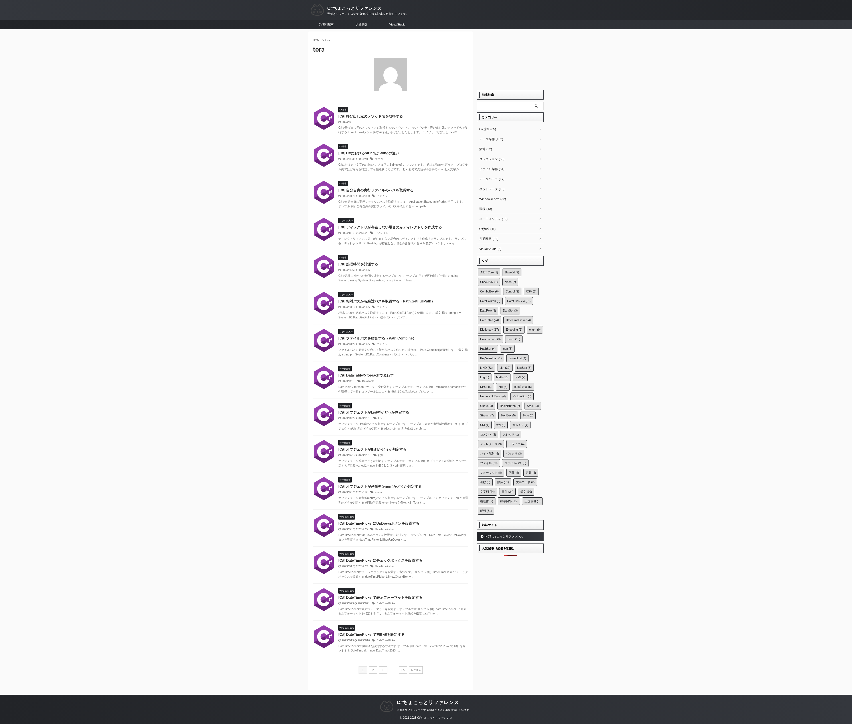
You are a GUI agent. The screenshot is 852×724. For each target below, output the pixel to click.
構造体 (486, 501)
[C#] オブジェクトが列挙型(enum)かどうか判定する (380, 486)
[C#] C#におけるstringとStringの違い (368, 153)
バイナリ (514, 453)
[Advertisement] (510, 59)
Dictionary (489, 329)
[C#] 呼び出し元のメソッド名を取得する (370, 116)
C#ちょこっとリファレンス (354, 8)
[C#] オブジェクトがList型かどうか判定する (373, 412)
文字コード (525, 482)
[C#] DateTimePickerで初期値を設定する (371, 634)
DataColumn (490, 301)
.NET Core (489, 272)
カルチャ (520, 425)
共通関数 (361, 24)
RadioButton (510, 406)
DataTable (368, 381)
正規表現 (532, 501)
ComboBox (489, 291)
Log (484, 377)
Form (514, 339)
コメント (488, 434)
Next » (416, 670)
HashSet (487, 348)
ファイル (382, 196)
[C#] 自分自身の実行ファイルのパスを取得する (376, 190)
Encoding (514, 329)
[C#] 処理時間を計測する (358, 264)
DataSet (510, 310)
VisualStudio (397, 24)
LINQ (486, 367)
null (503, 386)
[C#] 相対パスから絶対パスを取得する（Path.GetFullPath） (386, 301)
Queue (486, 406)
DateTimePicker (384, 529)
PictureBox (522, 396)
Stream (487, 415)
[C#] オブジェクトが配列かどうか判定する (372, 449)
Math (502, 377)
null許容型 (523, 386)
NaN (520, 377)
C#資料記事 (326, 24)
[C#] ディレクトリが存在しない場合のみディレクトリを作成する (390, 227)
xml (500, 425)
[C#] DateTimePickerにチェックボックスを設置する (380, 560)
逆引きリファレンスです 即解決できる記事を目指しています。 (434, 710)
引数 (485, 482)
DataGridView (519, 301)
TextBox (508, 415)
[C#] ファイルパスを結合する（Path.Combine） (377, 338)
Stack (533, 406)
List (380, 418)
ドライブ (517, 444)
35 (403, 670)
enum (378, 492)
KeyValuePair (491, 358)
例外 (514, 472)
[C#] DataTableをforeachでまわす (366, 375)
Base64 (512, 272)
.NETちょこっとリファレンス (504, 536)
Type (528, 415)
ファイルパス (515, 463)
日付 (507, 491)
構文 (526, 491)
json (507, 348)
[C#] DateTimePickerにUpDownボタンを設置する (378, 523)
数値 (503, 482)
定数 (531, 472)
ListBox (524, 367)
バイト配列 (489, 453)
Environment (490, 339)
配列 (380, 455)
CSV (531, 291)
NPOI (485, 386)
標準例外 (508, 501)
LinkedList (517, 358)
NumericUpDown (493, 396)
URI (484, 425)
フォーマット (491, 472)
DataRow (488, 310)
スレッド (511, 434)
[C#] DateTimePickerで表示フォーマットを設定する (380, 597)
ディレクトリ (383, 233)
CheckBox (489, 282)
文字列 (379, 159)
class (510, 282)
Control (512, 291)
